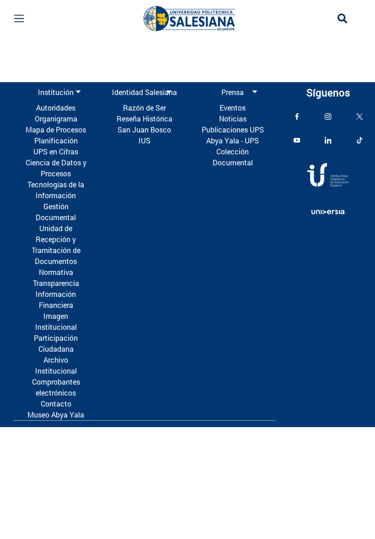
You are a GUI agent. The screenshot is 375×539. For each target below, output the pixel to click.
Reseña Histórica (144, 118)
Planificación (56, 140)
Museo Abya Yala (55, 414)
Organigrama (56, 118)
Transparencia (56, 283)
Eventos (233, 107)
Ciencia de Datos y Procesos (56, 168)
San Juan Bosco (144, 129)
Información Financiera (56, 299)
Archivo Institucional (56, 365)
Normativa (56, 272)
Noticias (232, 118)
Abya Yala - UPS (232, 140)
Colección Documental (233, 157)
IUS (144, 140)
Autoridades (55, 107)
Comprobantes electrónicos (56, 387)
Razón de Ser (144, 107)
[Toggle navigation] (19, 18)
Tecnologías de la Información (55, 190)
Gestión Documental (56, 211)
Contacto (56, 403)
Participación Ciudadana (56, 343)
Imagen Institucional (56, 321)
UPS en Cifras (55, 151)
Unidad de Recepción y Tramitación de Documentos (56, 244)
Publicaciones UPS (233, 129)
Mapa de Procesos (56, 129)
